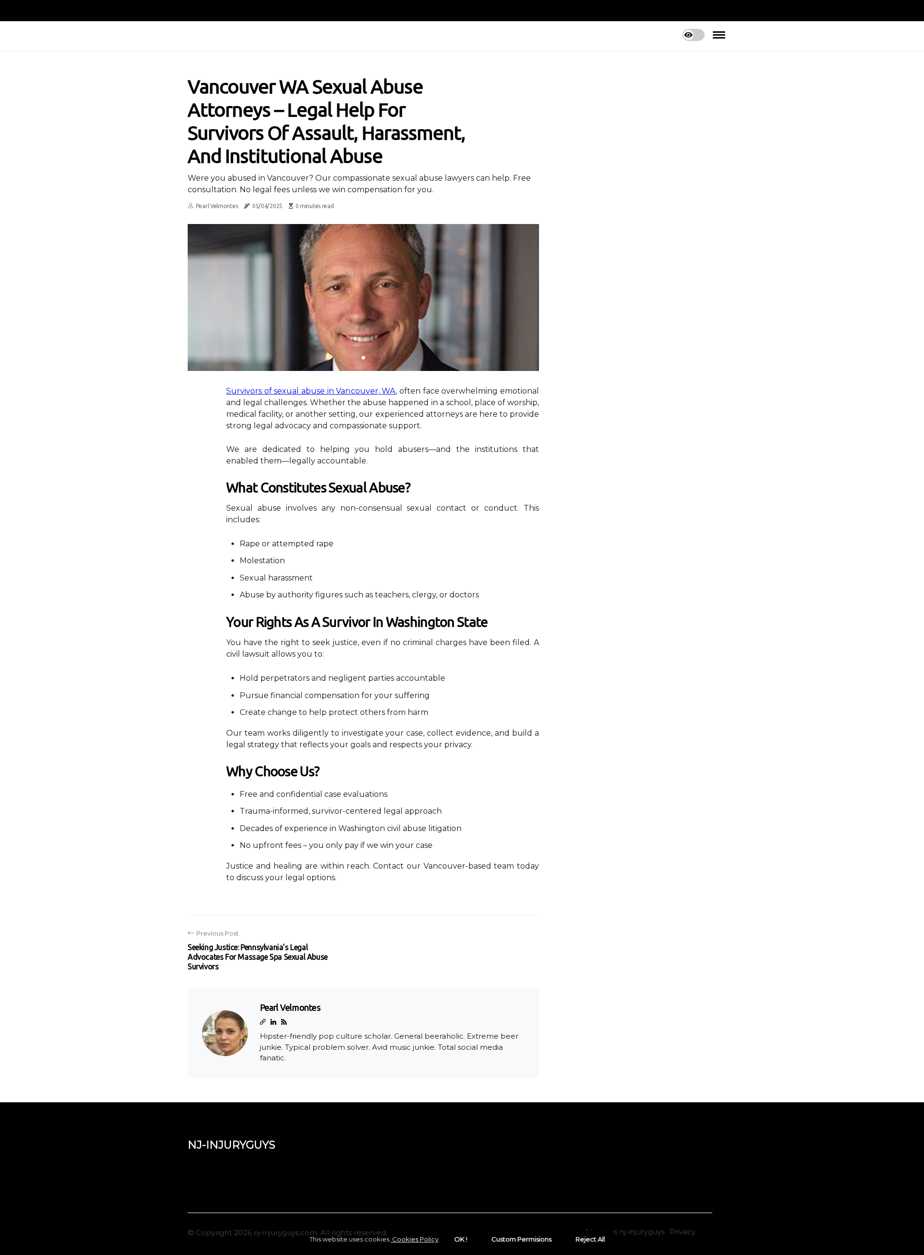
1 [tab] (363, 357)
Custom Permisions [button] (521, 1239)
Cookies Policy (414, 1239)
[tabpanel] (363, 297)
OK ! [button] (460, 1239)
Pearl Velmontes (217, 206)
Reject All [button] (590, 1239)
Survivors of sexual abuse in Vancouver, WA (311, 391)
